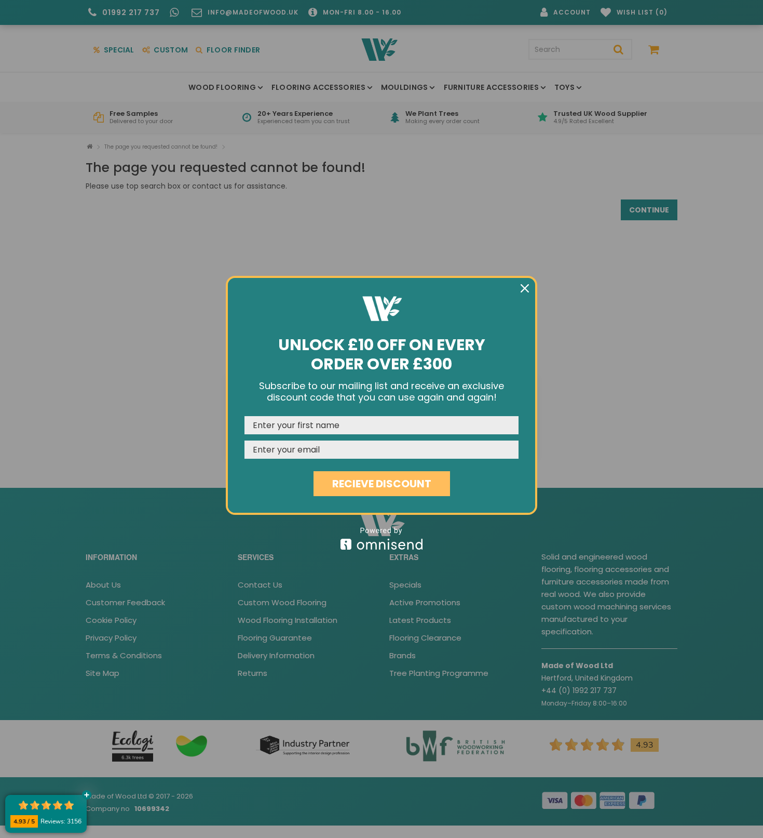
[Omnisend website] (381, 538)
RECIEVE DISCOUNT (381, 483)
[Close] (524, 288)
